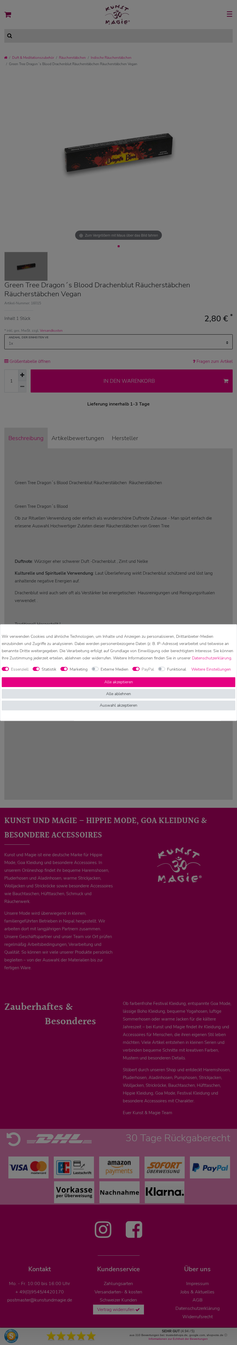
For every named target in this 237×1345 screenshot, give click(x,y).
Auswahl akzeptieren (118, 705)
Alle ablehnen (118, 694)
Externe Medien (114, 669)
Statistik (49, 669)
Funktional (176, 669)
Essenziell (20, 669)
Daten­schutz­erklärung (211, 658)
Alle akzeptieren (118, 682)
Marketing (79, 669)
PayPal (148, 669)
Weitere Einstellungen (211, 669)
